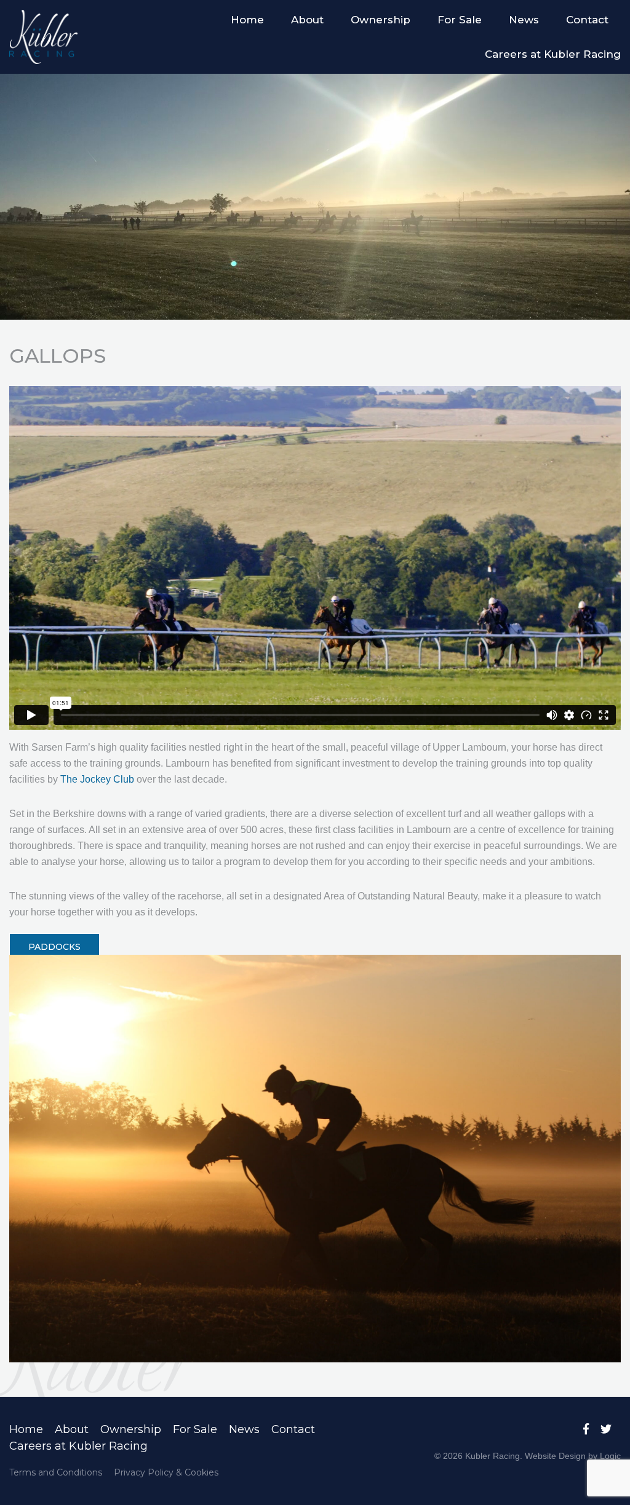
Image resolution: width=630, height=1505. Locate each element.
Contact (587, 20)
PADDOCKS (54, 946)
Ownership (380, 20)
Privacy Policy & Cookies (166, 1472)
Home (247, 20)
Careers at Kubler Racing (553, 54)
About (307, 20)
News (524, 20)
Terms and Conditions (55, 1472)
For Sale (459, 20)
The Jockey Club (98, 779)
